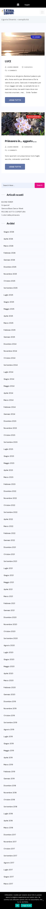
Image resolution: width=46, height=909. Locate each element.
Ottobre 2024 (9, 358)
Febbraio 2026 (9, 253)
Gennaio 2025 (9, 337)
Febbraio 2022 (9, 533)
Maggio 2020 (9, 666)
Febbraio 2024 (10, 407)
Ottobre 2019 (9, 715)
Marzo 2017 (8, 884)
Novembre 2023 (10, 428)
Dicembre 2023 (10, 421)
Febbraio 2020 (10, 687)
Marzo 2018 (8, 828)
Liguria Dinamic (13, 67)
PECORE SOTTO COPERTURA (13, 212)
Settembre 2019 (10, 722)
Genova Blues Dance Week (12, 208)
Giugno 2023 (9, 456)
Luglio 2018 (8, 814)
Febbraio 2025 (9, 330)
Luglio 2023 (8, 449)
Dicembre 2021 (10, 547)
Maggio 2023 (9, 463)
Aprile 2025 (8, 316)
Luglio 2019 (8, 736)
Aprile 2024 (8, 393)
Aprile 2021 (8, 589)
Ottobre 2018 (9, 799)
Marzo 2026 (8, 246)
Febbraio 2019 (9, 771)
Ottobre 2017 (9, 849)
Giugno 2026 (9, 232)
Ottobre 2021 (9, 554)
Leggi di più (26, 905)
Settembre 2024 (11, 365)
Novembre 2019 (10, 708)
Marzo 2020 (9, 680)
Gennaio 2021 (9, 610)
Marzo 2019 (8, 764)
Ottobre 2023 (9, 435)
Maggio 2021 (9, 582)
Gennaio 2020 (9, 694)
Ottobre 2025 (9, 281)
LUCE (8, 61)
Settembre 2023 (10, 442)
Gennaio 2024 (9, 414)
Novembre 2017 (10, 842)
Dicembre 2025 (10, 267)
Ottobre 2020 (9, 631)
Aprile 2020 (8, 673)
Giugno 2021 (9, 575)
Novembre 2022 (10, 498)
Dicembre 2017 (10, 835)
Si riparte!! (5, 205)
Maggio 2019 (9, 750)
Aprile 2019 (8, 757)
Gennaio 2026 (9, 260)
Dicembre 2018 (10, 785)
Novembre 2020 (10, 624)
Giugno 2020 (9, 659)
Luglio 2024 (8, 372)
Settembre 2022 (10, 512)
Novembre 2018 (10, 792)
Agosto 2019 (9, 729)
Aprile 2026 (8, 239)
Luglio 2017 (8, 870)
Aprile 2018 (8, 821)
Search (39, 185)
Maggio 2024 (9, 386)
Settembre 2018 (10, 806)
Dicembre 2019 (10, 701)
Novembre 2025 (10, 274)
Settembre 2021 (10, 561)
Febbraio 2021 (9, 603)
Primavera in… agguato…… (21, 141)
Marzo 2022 (8, 526)
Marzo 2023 (8, 477)
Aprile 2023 (8, 470)
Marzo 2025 (8, 323)
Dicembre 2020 (10, 617)
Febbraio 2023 (9, 484)
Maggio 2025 (9, 309)
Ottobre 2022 (9, 505)
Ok (17, 905)
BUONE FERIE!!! (7, 202)
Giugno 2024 (9, 379)
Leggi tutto (15, 100)
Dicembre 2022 (10, 491)
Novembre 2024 (10, 351)
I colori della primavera (10, 215)
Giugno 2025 (9, 302)
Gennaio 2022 (9, 540)
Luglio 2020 (8, 652)
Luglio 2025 (8, 295)
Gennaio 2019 (9, 778)
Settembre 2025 (10, 288)
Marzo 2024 (8, 400)
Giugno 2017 (9, 877)
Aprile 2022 (8, 519)
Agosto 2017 (9, 863)
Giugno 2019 (9, 743)
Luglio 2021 (8, 568)
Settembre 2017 (10, 856)
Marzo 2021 (8, 596)
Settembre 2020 (11, 638)
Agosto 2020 (9, 645)
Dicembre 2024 (10, 344)
